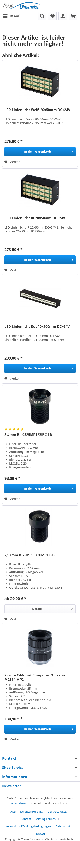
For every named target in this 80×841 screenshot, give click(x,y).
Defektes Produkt (31, 812)
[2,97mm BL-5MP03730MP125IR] (40, 527)
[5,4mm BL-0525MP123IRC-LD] (40, 406)
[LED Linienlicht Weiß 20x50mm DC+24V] (40, 81)
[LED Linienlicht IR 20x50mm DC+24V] (40, 190)
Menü (15, 16)
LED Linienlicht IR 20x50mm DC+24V (34, 218)
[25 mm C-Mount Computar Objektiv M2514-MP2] (40, 647)
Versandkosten (20, 803)
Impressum (40, 833)
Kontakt (26, 819)
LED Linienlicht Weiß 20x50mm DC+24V (37, 110)
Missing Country (46, 819)
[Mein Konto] (62, 16)
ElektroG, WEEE (57, 812)
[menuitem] (11, 16)
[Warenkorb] (73, 16)
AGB (13, 812)
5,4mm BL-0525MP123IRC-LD (28, 435)
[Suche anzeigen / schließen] (42, 16)
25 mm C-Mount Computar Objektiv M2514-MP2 (34, 677)
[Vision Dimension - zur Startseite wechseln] (21, 6)
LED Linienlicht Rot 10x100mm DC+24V (37, 326)
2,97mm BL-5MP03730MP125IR (30, 555)
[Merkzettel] (52, 16)
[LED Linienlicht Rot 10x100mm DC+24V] (40, 298)
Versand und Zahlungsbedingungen (28, 826)
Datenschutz (63, 826)
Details (37, 609)
